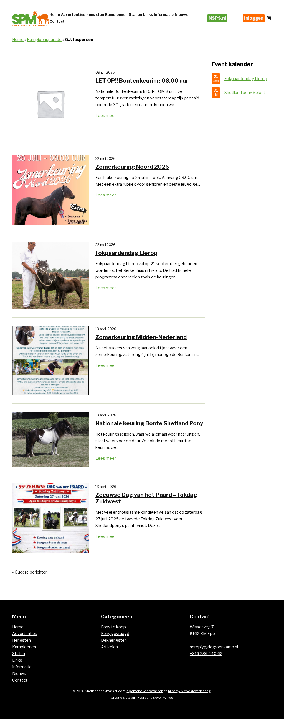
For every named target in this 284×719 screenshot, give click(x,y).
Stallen (135, 14)
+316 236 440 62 (206, 653)
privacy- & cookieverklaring (189, 691)
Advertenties (73, 14)
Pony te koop (113, 627)
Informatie (164, 14)
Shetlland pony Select (244, 92)
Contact (57, 21)
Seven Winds (163, 698)
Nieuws (181, 14)
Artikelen (109, 646)
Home (55, 14)
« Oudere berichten (30, 572)
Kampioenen (116, 14)
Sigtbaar (129, 698)
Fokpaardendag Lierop (245, 78)
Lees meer (105, 115)
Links (148, 14)
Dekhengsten (114, 640)
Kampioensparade (44, 39)
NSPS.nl (217, 18)
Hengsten (95, 14)
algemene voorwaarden (145, 691)
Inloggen (253, 18)
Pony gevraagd (115, 633)
